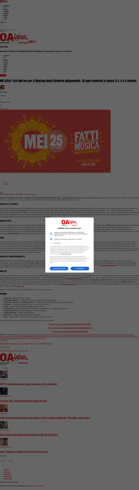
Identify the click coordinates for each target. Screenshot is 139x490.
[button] (69, 243)
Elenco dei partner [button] (66, 254)
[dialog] (69, 245)
